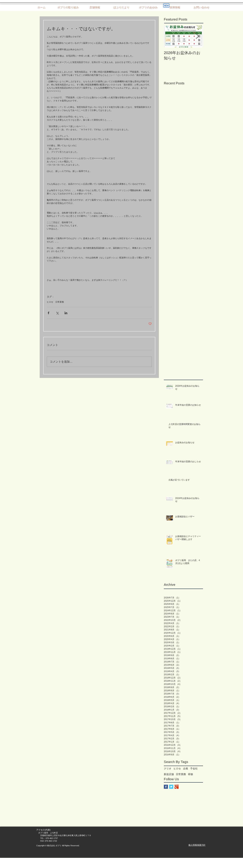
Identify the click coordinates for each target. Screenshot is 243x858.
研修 (190, 774)
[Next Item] (197, 36)
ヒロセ (50, 302)
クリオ (167, 768)
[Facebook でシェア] (48, 313)
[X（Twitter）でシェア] (57, 313)
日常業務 (59, 302)
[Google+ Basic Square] (177, 787)
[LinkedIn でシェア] (66, 313)
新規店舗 (169, 774)
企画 (185, 768)
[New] (166, 5)
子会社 (194, 768)
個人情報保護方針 (196, 845)
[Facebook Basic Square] (166, 787)
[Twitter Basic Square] (171, 787)
